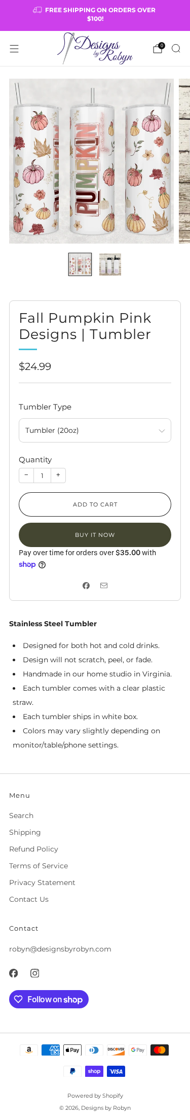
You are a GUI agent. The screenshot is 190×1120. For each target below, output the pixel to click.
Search (21, 815)
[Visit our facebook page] (13, 973)
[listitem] (95, 15)
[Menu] (14, 49)
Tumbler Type (45, 407)
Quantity (35, 459)
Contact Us (29, 899)
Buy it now (95, 534)
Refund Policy (33, 849)
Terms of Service (38, 865)
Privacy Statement (42, 882)
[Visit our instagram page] (34, 973)
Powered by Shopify (95, 1095)
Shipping (25, 832)
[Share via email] (104, 585)
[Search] (176, 48)
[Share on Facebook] (86, 585)
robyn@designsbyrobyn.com (60, 949)
